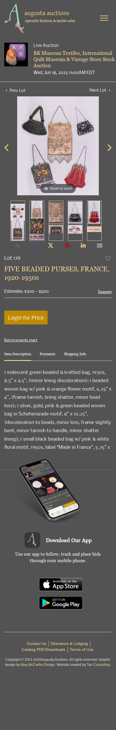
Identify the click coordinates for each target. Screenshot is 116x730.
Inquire (105, 291)
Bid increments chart (20, 340)
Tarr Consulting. (99, 665)
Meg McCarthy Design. (38, 665)
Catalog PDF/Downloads (43, 649)
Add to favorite (108, 258)
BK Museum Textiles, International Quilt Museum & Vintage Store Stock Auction (74, 59)
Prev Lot (17, 90)
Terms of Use (81, 649)
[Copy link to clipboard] (18, 245)
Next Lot (99, 90)
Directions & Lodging (69, 643)
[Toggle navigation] (104, 18)
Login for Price (26, 317)
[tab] (17, 356)
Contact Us (36, 643)
